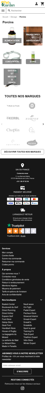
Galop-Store (7, 322)
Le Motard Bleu (9, 343)
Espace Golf (7, 316)
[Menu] (3, 11)
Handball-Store (9, 328)
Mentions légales (9, 285)
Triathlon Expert (31, 337)
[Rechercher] (9, 10)
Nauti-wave (29, 304)
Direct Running (8, 310)
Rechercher (16, 10)
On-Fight (27, 307)
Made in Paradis (9, 346)
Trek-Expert (29, 334)
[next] (43, 124)
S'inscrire (22, 371)
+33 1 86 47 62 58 (22, 181)
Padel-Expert (29, 310)
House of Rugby (9, 331)
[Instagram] (22, 388)
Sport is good (29, 328)
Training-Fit (29, 331)
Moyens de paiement (11, 288)
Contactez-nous (22, 173)
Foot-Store (6, 319)
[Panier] (42, 4)
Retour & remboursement (13, 282)
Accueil (5, 17)
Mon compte (7, 252)
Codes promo (8, 264)
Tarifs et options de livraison (14, 291)
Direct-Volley (7, 313)
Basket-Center (8, 304)
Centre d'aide (8, 255)
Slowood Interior (31, 316)
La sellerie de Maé (10, 340)
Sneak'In (27, 322)
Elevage (14, 17)
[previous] (2, 124)
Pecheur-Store (30, 313)
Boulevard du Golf (10, 307)
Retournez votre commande (22, 220)
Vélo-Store (28, 340)
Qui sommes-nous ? (11, 273)
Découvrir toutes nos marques (22, 151)
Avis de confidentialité (12, 294)
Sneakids (28, 325)
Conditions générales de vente (15, 279)
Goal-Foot (6, 325)
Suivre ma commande (11, 258)
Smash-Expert (30, 319)
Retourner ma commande (13, 261)
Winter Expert (30, 343)
